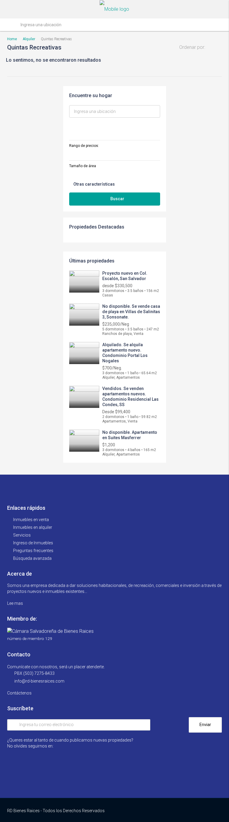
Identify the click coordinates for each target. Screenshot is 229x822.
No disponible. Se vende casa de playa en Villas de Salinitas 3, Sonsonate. (131, 311)
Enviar (205, 724)
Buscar (117, 198)
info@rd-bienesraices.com (39, 681)
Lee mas (15, 603)
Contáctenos (20, 693)
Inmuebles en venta (31, 519)
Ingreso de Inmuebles (33, 542)
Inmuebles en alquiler (32, 527)
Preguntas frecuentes (33, 550)
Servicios (22, 535)
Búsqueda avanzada (32, 558)
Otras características (93, 184)
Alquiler (29, 39)
